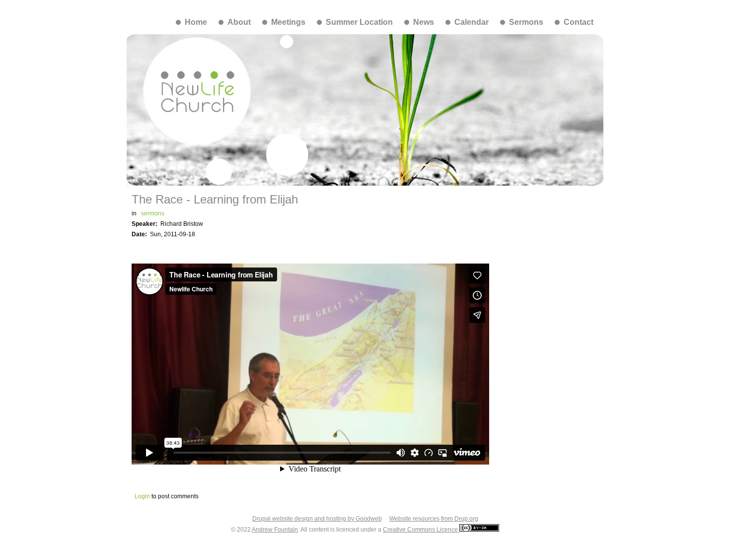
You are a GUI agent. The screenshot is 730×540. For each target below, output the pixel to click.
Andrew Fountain (275, 529)
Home (196, 22)
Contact (578, 22)
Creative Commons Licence (421, 529)
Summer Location (359, 22)
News (423, 22)
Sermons (526, 22)
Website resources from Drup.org (433, 518)
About (239, 22)
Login (142, 496)
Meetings (288, 22)
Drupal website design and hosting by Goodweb (317, 518)
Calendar (471, 22)
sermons (152, 213)
